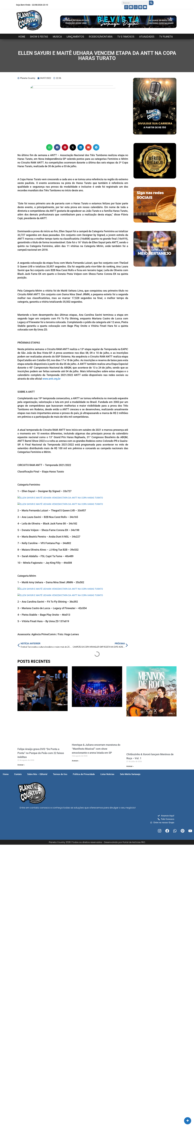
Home (6, 774)
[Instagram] (126, 7)
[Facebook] (131, 7)
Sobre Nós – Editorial (37, 774)
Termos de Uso (60, 774)
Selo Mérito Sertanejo (130, 774)
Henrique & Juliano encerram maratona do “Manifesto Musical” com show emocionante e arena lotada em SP (96, 748)
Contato (18, 774)
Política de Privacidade (84, 774)
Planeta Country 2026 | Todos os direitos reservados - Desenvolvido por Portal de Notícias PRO (97, 842)
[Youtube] (145, 7)
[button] (49, 147)
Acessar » (21, 765)
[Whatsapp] (136, 7)
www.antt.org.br (51, 378)
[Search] (151, 3)
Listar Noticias (107, 774)
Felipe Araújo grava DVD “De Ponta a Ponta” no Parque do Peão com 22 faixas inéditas (40, 753)
